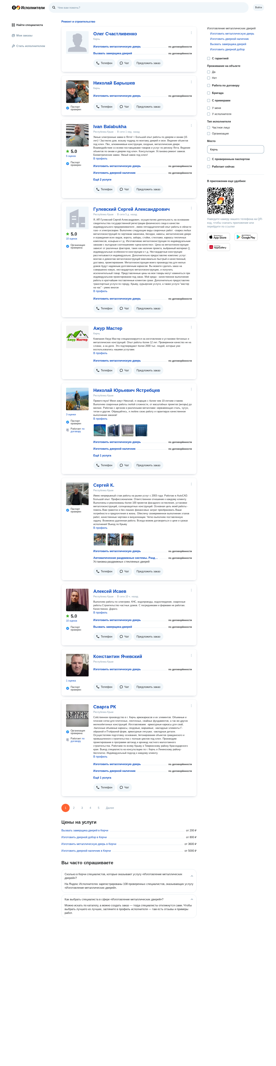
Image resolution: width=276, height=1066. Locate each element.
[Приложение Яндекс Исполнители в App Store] (218, 237)
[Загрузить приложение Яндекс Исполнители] (235, 200)
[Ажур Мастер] (77, 337)
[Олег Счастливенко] (77, 42)
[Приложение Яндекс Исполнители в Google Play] (246, 237)
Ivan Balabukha (109, 126)
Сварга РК (104, 706)
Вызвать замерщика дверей (112, 53)
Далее (110, 807)
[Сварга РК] (77, 715)
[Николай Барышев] (77, 91)
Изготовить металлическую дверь (117, 46)
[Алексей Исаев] (77, 600)
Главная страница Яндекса (14, 7)
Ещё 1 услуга (102, 455)
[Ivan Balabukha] (77, 135)
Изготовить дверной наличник (114, 172)
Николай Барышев (114, 82)
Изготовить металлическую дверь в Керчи (88, 843)
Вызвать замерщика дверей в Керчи (84, 830)
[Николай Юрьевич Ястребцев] (77, 399)
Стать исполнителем (30, 46)
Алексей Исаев (109, 591)
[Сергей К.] (77, 494)
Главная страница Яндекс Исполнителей (28, 7)
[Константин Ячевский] (77, 665)
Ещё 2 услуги (102, 179)
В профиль (100, 158)
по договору (77, 430)
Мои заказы (24, 35)
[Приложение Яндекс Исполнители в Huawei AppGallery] (218, 247)
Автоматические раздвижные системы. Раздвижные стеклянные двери (125, 557)
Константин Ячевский (117, 656)
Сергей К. (103, 485)
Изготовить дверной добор (227, 49)
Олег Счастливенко (115, 33)
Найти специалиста (29, 24)
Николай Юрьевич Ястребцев (126, 390)
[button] (104, 63)
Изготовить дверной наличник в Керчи (86, 850)
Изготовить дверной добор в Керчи (84, 837)
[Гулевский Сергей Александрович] (77, 218)
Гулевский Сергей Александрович (131, 209)
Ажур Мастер (107, 328)
